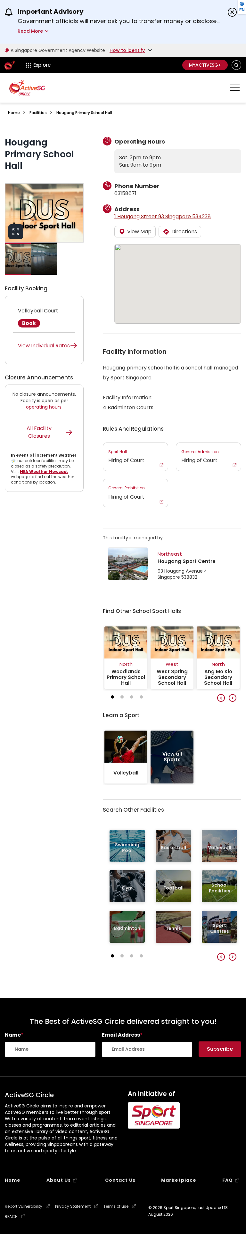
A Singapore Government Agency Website (58, 50)
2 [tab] (122, 697)
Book (29, 323)
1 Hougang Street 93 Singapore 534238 (162, 216)
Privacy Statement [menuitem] (73, 1206)
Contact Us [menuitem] (120, 1180)
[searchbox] (50, 1049)
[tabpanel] (126, 657)
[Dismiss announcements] (232, 12)
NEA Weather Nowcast (44, 471)
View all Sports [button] (172, 756)
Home (14, 112)
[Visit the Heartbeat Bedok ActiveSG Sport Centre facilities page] (128, 563)
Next (232, 698)
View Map (139, 231)
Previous (221, 698)
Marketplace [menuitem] (178, 1180)
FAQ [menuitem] (227, 1180)
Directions (184, 231)
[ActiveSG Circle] (27, 87)
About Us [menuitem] (58, 1180)
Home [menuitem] (12, 1180)
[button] (236, 65)
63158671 (125, 193)
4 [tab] (141, 697)
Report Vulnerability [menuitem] (23, 1206)
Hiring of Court (126, 456)
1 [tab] (112, 697)
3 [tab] (131, 697)
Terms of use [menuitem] (115, 1206)
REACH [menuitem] (11, 1216)
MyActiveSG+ (205, 65)
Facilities (38, 112)
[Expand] (15, 231)
